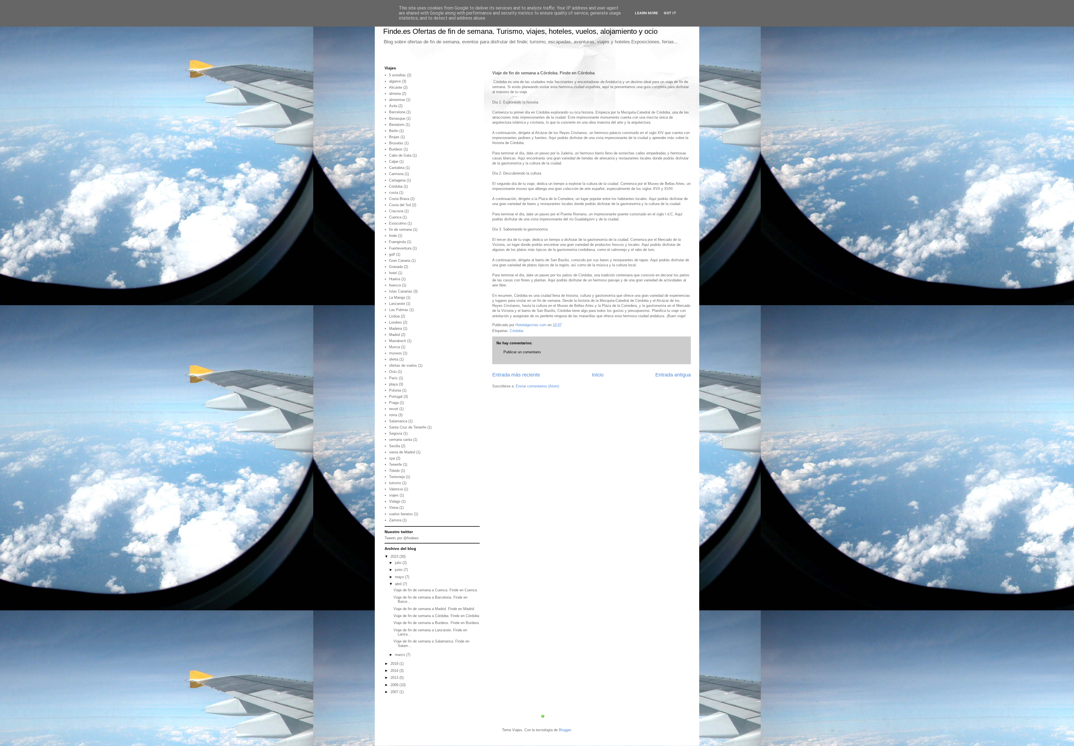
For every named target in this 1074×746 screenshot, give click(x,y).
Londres (395, 322)
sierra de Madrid (402, 452)
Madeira (395, 328)
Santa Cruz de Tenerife (407, 427)
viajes (394, 495)
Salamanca (398, 421)
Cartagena (397, 180)
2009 (394, 685)
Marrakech (397, 341)
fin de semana (400, 229)
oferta (393, 359)
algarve (395, 81)
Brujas (394, 137)
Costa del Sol (400, 205)
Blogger (565, 730)
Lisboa (394, 316)
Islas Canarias (400, 291)
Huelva (394, 279)
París (393, 378)
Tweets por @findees (402, 538)
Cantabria (396, 168)
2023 (394, 556)
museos (395, 353)
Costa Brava (399, 199)
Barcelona (397, 112)
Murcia (394, 347)
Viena (393, 507)
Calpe (393, 161)
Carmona (396, 174)
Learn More (646, 13)
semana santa (400, 439)
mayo (400, 577)
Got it (670, 13)
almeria (395, 93)
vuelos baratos (401, 514)
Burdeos (395, 149)
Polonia (395, 390)
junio (399, 570)
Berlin (393, 131)
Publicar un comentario (522, 352)
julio (398, 563)
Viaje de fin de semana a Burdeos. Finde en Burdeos (436, 623)
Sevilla (394, 446)
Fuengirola (397, 242)
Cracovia (396, 211)
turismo (395, 483)
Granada (396, 267)
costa (393, 192)
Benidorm (396, 125)
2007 (394, 692)
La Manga (397, 297)
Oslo (393, 372)
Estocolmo (397, 223)
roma (393, 415)
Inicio (598, 375)
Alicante (395, 87)
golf (392, 254)
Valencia (396, 489)
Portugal (395, 396)
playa (393, 384)
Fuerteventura (400, 248)
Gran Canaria (399, 260)
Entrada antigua (673, 375)
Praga (394, 403)
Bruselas (396, 143)
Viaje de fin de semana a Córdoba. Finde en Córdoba (436, 616)
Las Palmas (398, 310)
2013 (394, 678)
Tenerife (395, 464)
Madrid (394, 335)
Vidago (394, 501)
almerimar (397, 100)
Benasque (397, 118)
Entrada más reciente (516, 375)
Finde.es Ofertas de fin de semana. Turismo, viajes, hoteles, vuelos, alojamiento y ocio (520, 31)
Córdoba (516, 331)
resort (393, 409)
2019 (394, 664)
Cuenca (395, 217)
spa (392, 458)
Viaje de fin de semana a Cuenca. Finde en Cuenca (435, 590)
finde (393, 236)
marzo (400, 655)
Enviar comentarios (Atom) (537, 386)
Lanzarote (397, 304)
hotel (393, 273)
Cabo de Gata (400, 155)
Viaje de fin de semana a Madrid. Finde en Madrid (434, 609)
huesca (395, 285)
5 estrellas (397, 75)
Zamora (395, 520)
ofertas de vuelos (403, 365)
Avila (393, 106)
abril (399, 584)
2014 (394, 671)
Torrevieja (397, 477)
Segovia (395, 433)
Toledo (394, 471)
